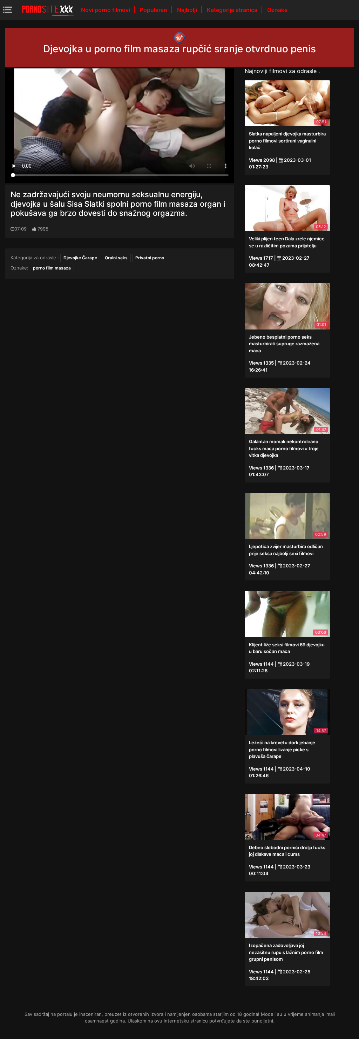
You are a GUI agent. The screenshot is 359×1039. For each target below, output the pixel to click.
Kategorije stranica (233, 9)
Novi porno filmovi (106, 9)
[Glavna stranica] (48, 10)
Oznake (277, 9)
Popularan (154, 9)
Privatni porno (149, 257)
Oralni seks (116, 257)
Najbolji (187, 9)
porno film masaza (52, 268)
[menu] (7, 10)
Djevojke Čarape (80, 257)
